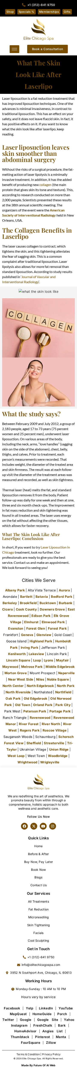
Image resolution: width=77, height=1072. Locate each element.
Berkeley (10, 603)
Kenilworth (17, 654)
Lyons (48, 660)
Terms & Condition (28, 1054)
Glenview (43, 635)
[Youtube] (43, 826)
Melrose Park (32, 667)
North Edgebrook (40, 686)
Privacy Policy (51, 1054)
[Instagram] (52, 826)
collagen (45, 185)
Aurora (64, 590)
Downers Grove (52, 609)
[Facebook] (24, 826)
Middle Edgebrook (60, 667)
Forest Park (57, 628)
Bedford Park (61, 597)
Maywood (10, 667)
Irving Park (29, 648)
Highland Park (41, 641)
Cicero (7, 609)
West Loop (16, 756)
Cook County (26, 609)
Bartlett (26, 597)
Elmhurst (31, 622)
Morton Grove (15, 673)
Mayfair (62, 660)
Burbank (65, 603)
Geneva (27, 635)
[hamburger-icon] (14, 49)
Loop (37, 660)
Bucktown (48, 603)
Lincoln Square (18, 660)
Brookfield (28, 603)
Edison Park (40, 616)
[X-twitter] (33, 826)
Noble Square (58, 679)
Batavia (42, 597)
